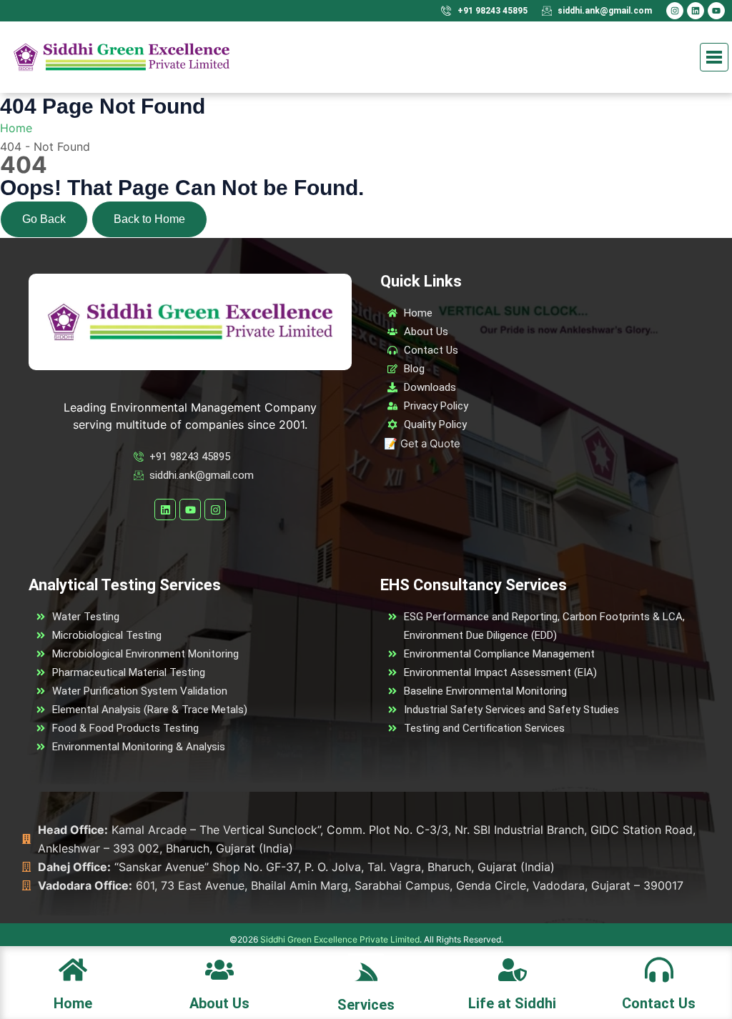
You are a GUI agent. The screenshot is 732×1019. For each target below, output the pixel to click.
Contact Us (659, 1003)
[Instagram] (674, 10)
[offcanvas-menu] (366, 971)
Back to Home (149, 219)
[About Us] (219, 968)
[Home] (73, 968)
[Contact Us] (659, 968)
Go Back (44, 219)
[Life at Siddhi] (512, 968)
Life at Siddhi (512, 1003)
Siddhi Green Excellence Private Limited (340, 939)
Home (73, 1003)
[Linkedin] (695, 10)
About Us (219, 1003)
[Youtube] (716, 10)
